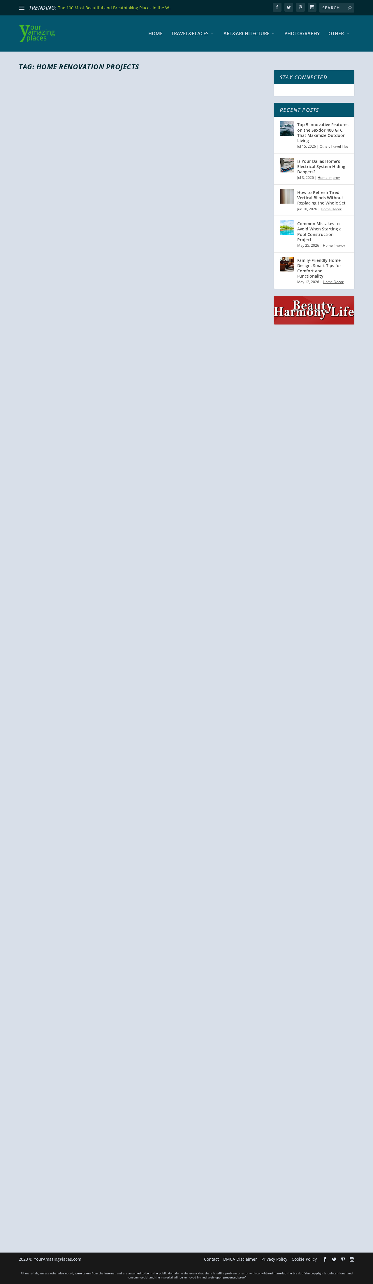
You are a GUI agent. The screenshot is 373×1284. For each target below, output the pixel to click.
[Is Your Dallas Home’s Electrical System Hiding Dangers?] (287, 165)
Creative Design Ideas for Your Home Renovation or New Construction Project (133, 470)
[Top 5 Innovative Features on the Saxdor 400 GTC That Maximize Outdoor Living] (287, 128)
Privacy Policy (274, 1259)
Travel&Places (190, 34)
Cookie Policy (304, 1259)
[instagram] (312, 7)
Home (155, 34)
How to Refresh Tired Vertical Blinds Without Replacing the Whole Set (321, 198)
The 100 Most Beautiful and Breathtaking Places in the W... (115, 7)
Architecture (121, 485)
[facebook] (277, 7)
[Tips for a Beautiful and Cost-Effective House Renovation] (143, 857)
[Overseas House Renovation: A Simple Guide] (120, 151)
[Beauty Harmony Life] (314, 323)
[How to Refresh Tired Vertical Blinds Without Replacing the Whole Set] (287, 196)
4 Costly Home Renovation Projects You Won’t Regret (127, 1188)
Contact (211, 1259)
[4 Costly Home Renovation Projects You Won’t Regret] (143, 1095)
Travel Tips (340, 146)
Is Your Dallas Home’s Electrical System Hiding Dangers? (321, 166)
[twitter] (288, 7)
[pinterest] (300, 7)
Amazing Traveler (43, 248)
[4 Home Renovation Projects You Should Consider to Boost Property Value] (143, 610)
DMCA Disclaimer (240, 1259)
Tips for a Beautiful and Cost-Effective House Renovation (135, 961)
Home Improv (98, 248)
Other (336, 34)
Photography (302, 34)
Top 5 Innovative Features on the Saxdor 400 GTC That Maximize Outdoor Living (323, 132)
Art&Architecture (247, 34)
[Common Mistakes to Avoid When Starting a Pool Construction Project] (287, 227)
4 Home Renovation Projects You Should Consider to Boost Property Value (138, 707)
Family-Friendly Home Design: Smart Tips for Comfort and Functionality (319, 268)
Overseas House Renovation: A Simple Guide (107, 238)
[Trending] (21, 8)
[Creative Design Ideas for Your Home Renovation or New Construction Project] (143, 373)
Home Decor (93, 722)
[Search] (349, 7)
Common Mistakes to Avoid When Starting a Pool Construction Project (319, 231)
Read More (40, 271)
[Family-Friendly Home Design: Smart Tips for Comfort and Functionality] (287, 264)
